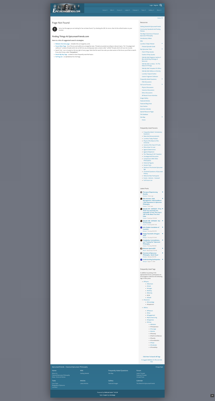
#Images (149, 288)
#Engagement (151, 315)
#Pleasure (150, 310)
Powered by (107, 392)
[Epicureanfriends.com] (67, 8)
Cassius (145, 206)
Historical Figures (149, 163)
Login (151, 5)
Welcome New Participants (151, 176)
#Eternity (149, 293)
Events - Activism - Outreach (152, 178)
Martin (144, 250)
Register (156, 5)
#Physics (146, 281)
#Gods (149, 286)
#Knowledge (150, 302)
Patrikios (145, 196)
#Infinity (149, 290)
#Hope (152, 342)
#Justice (152, 331)
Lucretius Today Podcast (151, 138)
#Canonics (147, 300)
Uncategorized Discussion (151, 156)
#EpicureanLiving (152, 317)
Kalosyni (145, 231)
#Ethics (146, 307)
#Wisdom (153, 324)
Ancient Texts (147, 165)
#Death (149, 297)
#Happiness (150, 320)
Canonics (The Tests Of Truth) (152, 145)
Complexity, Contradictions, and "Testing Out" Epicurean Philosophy (151, 242)
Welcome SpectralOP (149, 248)
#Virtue (149, 322)
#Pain (148, 313)
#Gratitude (153, 345)
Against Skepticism (149, 152)
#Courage (153, 329)
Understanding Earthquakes (151, 259)
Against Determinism (150, 149)
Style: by (107, 395)
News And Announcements (151, 136)
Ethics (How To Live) (149, 147)
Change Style (159, 367)
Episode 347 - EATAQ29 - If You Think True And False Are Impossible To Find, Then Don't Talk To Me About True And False (152, 212)
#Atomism (150, 284)
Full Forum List (148, 180)
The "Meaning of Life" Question (153, 154)
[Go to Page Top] (212, 395)
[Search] (161, 5)
